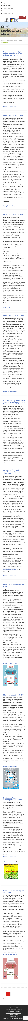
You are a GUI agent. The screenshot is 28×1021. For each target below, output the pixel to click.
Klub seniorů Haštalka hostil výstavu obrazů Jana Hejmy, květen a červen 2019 (14, 402)
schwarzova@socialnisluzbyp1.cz (10, 569)
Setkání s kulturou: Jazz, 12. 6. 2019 (13, 585)
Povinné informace (14, 1014)
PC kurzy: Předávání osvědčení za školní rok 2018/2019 (12, 472)
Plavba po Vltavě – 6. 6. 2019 (13, 695)
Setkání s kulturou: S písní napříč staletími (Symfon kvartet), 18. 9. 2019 (13, 53)
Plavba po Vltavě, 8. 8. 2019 (13, 215)
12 (3, 998)
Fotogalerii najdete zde (10, 107)
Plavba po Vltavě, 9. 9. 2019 (13, 116)
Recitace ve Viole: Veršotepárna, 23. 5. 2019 (12, 799)
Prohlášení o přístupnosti (14, 1011)
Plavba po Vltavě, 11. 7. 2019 (13, 315)
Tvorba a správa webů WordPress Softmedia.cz (14, 1018)
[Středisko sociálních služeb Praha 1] (9, 17)
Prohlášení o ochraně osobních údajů (14, 1013)
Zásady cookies (14, 1016)
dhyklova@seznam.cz (8, 845)
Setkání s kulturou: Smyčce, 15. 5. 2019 (13, 891)
